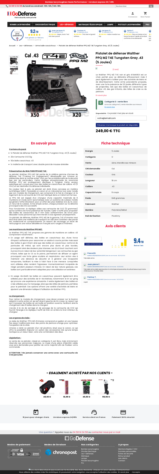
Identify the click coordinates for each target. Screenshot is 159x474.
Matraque (85, 456)
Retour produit (124, 456)
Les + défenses (25, 45)
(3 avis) (116, 69)
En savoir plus (101, 95)
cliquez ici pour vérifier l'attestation (111, 470)
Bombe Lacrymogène (90, 449)
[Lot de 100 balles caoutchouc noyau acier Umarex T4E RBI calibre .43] (86, 394)
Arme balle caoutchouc (45, 45)
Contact (121, 460)
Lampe (84, 458)
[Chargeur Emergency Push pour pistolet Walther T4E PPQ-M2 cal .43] (106, 394)
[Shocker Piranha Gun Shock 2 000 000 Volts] (47, 394)
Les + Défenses (87, 454)
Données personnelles (127, 451)
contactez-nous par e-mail (106, 432)
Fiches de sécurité (125, 454)
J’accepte (136, 472)
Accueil (12, 45)
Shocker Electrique (88, 451)
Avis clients (115, 226)
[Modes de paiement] (24, 453)
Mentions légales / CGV (127, 449)
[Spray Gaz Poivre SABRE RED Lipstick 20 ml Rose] (67, 394)
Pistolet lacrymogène (90, 460)
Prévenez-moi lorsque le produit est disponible (117, 125)
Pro (82, 463)
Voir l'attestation (93, 244)
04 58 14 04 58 (15, 6)
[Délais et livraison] (61, 452)
